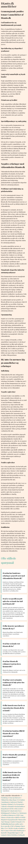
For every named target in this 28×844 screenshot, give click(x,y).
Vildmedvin (4, 800)
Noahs (16, 828)
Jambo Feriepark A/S (17, 822)
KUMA (12, 809)
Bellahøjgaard (5, 813)
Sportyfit (3, 833)
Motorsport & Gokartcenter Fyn (10, 811)
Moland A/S (11, 804)
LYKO (12, 826)
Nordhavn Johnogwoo (8, 815)
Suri (2, 830)
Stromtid (11, 806)
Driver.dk (13, 830)
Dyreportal (19, 804)
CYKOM (10, 828)
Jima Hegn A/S (14, 800)
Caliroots (4, 806)
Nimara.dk (21, 820)
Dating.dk (21, 835)
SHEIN (17, 817)
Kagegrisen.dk (12, 820)
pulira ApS (19, 824)
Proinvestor (10, 817)
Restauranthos (19, 806)
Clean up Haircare (14, 798)
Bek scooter (18, 809)
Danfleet (21, 828)
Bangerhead (4, 809)
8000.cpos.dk (5, 826)
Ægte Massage (5, 822)
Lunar (7, 830)
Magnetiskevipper (13, 833)
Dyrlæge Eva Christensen (19, 813)
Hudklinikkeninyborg (7, 824)
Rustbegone (20, 830)
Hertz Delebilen (12, 835)
